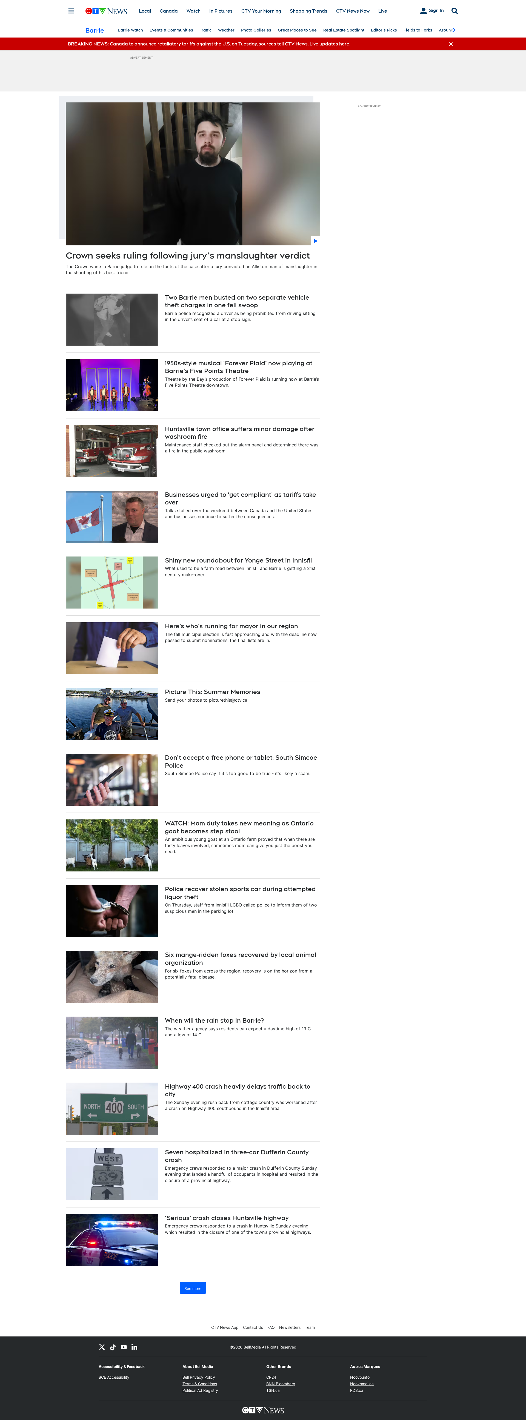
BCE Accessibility (114, 1377)
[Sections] (71, 10)
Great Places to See (297, 30)
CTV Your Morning (261, 11)
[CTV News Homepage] (106, 11)
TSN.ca (273, 1390)
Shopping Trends (308, 11)
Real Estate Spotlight (343, 30)
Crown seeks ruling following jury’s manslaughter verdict (188, 255)
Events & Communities (171, 30)
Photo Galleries (256, 30)
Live (382, 11)
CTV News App (225, 1327)
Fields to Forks (418, 30)
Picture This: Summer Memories (212, 691)
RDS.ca (356, 1390)
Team (310, 1327)
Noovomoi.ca (362, 1383)
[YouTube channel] (124, 1347)
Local (145, 11)
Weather (226, 30)
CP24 (271, 1377)
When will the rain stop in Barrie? (214, 1020)
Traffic (205, 30)
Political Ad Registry (200, 1390)
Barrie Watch (130, 30)
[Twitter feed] (102, 1347)
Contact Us (253, 1327)
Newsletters (290, 1327)
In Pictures (221, 11)
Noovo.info (360, 1377)
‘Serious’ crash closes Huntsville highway (226, 1217)
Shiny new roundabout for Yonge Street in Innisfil (238, 560)
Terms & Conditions (199, 1383)
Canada (169, 11)
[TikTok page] (113, 1347)
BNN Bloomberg (280, 1383)
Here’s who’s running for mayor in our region (231, 626)
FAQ (271, 1327)
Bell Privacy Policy (198, 1377)
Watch (194, 11)
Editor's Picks (384, 30)
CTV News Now (353, 11)
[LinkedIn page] (135, 1347)
